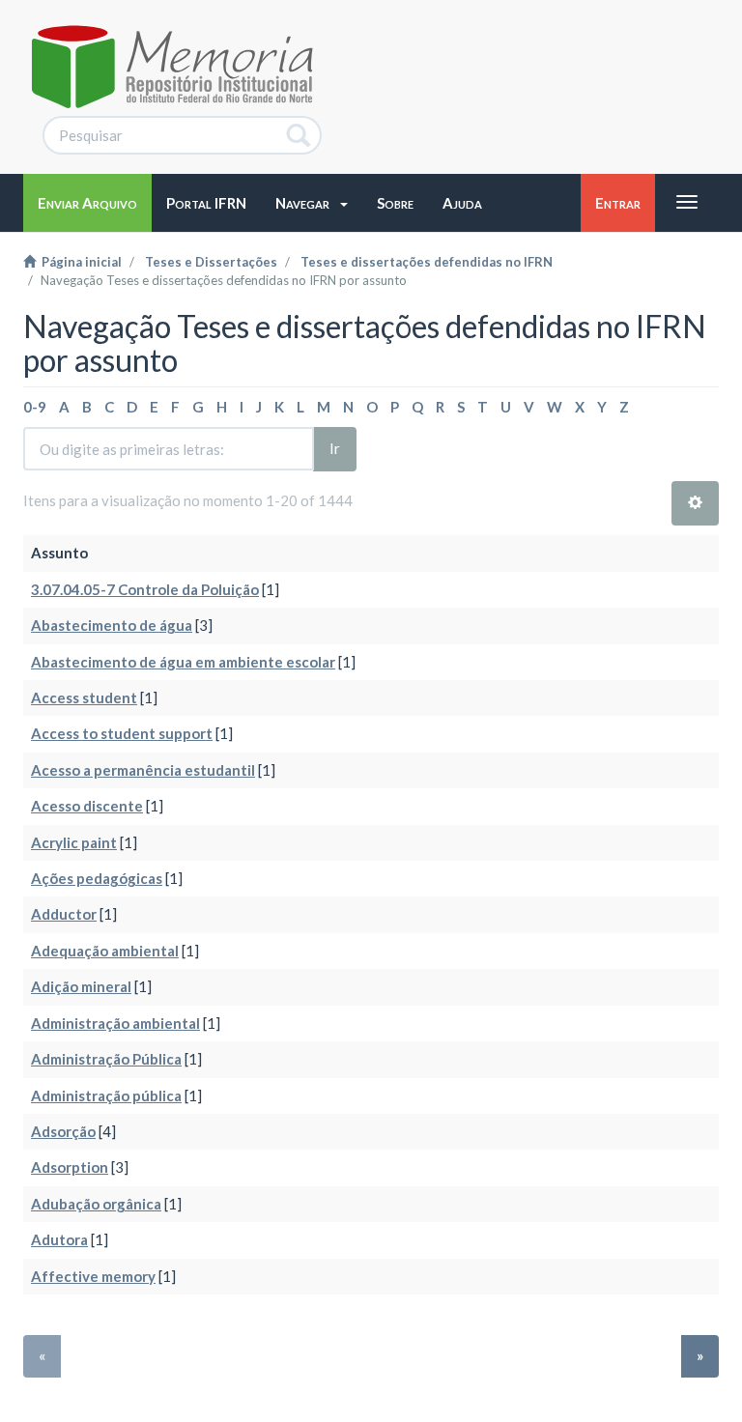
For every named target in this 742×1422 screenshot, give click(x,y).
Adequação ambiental (105, 950)
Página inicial (79, 262)
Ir (334, 448)
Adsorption (69, 1167)
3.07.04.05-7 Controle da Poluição (145, 589)
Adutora (59, 1239)
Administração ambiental (115, 1023)
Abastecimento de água (111, 625)
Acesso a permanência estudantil (143, 770)
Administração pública (106, 1095)
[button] (311, 203)
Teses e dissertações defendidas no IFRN (426, 262)
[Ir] (299, 135)
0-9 (34, 406)
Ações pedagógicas (96, 878)
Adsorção (63, 1131)
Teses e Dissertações (211, 262)
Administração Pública (106, 1058)
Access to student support (122, 733)
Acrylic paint (74, 842)
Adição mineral (81, 986)
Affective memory (93, 1276)
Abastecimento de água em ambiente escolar (183, 661)
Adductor (64, 914)
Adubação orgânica (96, 1203)
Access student (84, 697)
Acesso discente (87, 805)
